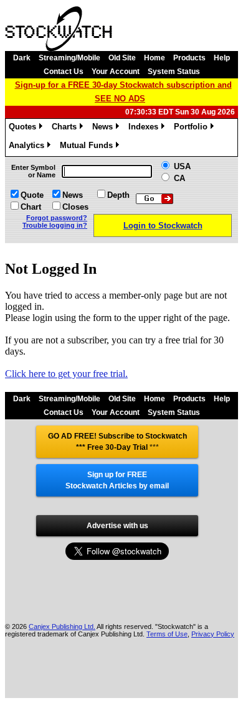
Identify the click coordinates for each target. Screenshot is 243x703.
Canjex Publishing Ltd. (62, 626)
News (104, 128)
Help (222, 58)
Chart (31, 207)
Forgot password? (56, 217)
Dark (22, 58)
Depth (118, 195)
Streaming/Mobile (69, 58)
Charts (66, 128)
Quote (32, 195)
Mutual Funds (88, 147)
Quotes (24, 128)
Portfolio (193, 128)
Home (154, 58)
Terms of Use (167, 634)
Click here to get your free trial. (66, 373)
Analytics (29, 147)
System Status (174, 71)
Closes (75, 207)
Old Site (122, 58)
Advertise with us (117, 525)
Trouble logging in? (54, 225)
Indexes (145, 128)
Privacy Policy (212, 634)
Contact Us (63, 71)
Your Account (116, 71)
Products (189, 58)
